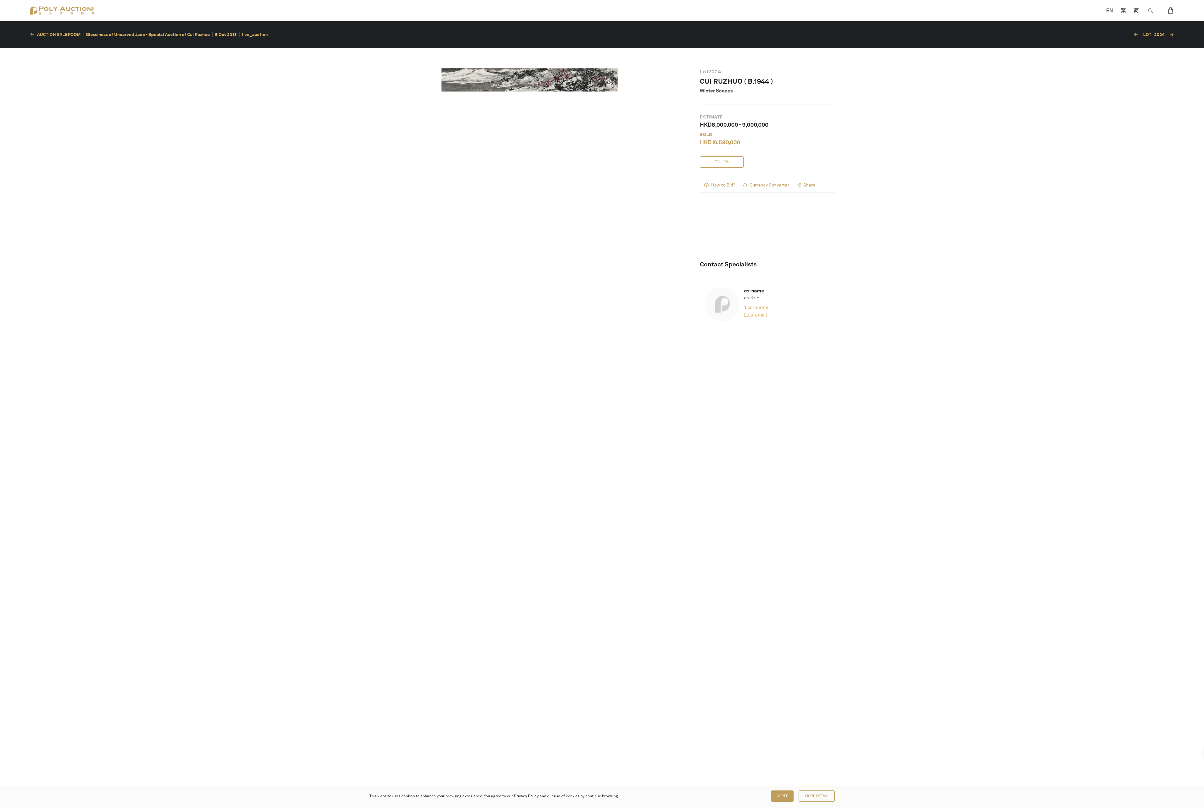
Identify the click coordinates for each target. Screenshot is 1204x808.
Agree (782, 796)
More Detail (816, 796)
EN (1109, 10)
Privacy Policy (526, 796)
